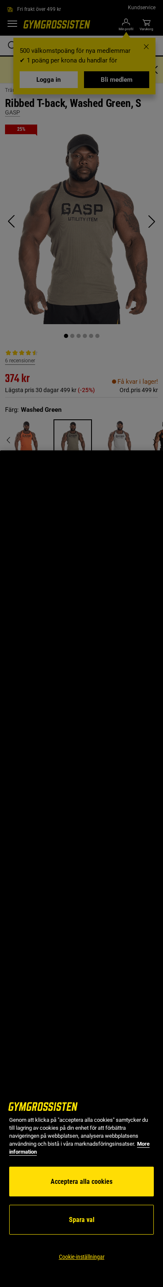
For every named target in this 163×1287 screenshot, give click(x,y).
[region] (81, 868)
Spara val (81, 1220)
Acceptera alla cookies (81, 1182)
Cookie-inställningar (81, 1256)
